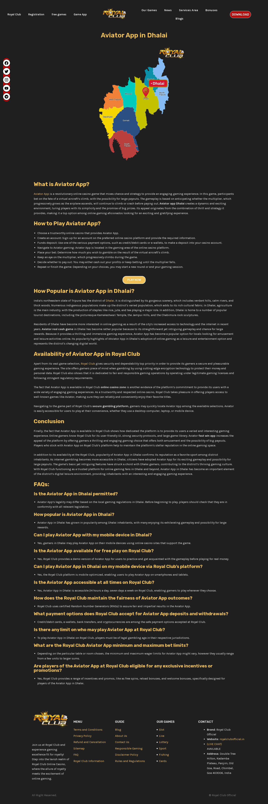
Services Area (188, 10)
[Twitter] (6, 71)
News (168, 10)
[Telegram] (6, 96)
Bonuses (211, 10)
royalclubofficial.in (232, 739)
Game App (80, 14)
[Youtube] (6, 88)
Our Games (149, 10)
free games (59, 14)
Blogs (179, 18)
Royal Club (14, 14)
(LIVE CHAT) (214, 744)
